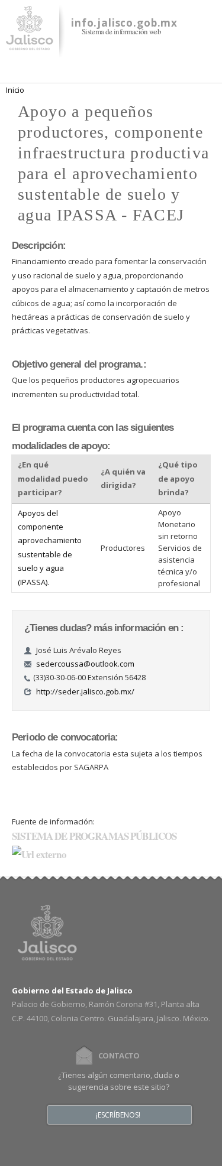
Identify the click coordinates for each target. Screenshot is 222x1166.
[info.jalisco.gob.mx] (29, 43)
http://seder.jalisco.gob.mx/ (85, 691)
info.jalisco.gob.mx (124, 23)
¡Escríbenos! (118, 1115)
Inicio (15, 90)
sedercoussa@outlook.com (85, 663)
